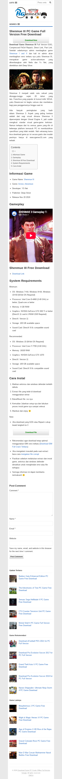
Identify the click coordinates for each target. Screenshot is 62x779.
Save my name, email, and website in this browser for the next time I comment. (30, 549)
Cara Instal (17, 166)
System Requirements (21, 163)
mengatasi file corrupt (30, 454)
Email (12, 529)
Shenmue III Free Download (24, 160)
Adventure (29, 184)
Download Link (18, 274)
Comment (14, 490)
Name (12, 519)
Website (12, 538)
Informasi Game (19, 155)
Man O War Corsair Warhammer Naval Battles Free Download (35, 754)
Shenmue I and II (18, 53)
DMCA (31, 775)
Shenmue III (29, 179)
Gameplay (17, 157)
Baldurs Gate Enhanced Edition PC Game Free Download (33, 577)
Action (21, 184)
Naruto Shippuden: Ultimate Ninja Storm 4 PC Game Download (35, 689)
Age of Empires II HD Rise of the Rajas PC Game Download (35, 730)
